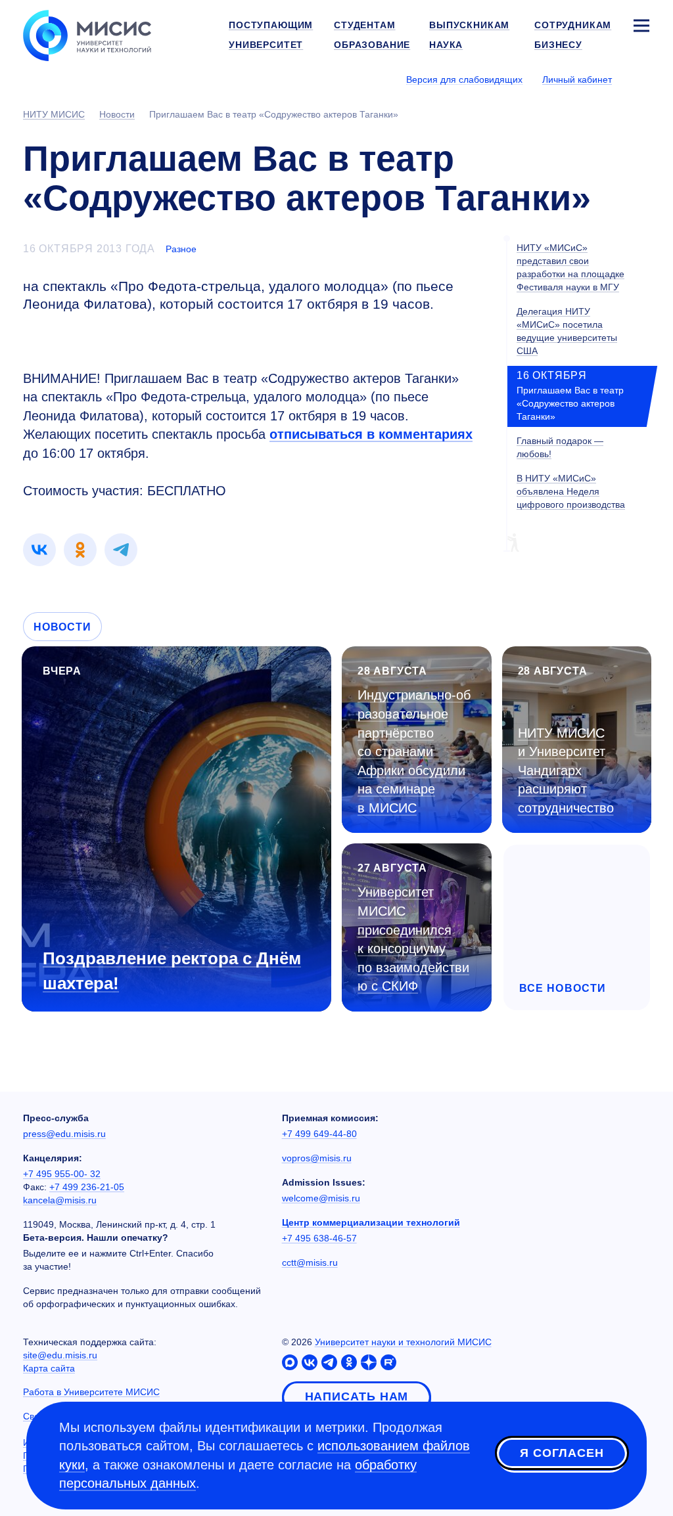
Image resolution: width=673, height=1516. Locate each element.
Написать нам (357, 1396)
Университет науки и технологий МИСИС (403, 1342)
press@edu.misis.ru (64, 1133)
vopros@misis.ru (317, 1158)
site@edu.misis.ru (60, 1355)
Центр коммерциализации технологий (371, 1222)
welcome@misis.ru (321, 1198)
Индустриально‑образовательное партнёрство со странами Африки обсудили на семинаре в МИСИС (414, 751)
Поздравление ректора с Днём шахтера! (172, 970)
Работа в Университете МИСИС (91, 1392)
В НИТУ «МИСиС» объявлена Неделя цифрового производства (571, 491)
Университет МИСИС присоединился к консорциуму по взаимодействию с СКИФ (413, 939)
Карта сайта (49, 1368)
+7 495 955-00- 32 (62, 1174)
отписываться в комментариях (371, 434)
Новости (62, 627)
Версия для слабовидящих (464, 79)
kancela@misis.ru (60, 1200)
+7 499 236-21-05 (86, 1187)
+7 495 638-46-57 (319, 1238)
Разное (181, 249)
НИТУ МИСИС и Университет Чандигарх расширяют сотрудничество (566, 770)
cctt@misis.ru (310, 1262)
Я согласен (562, 1453)
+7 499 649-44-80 (319, 1133)
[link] (39, 549)
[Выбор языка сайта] (641, 79)
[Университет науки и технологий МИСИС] (87, 34)
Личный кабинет (577, 79)
